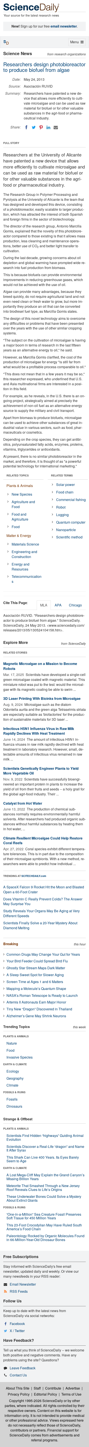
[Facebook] (26, 127)
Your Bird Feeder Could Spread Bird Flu (37, 960)
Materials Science (25, 544)
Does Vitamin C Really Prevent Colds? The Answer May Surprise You (42, 901)
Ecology (12, 1071)
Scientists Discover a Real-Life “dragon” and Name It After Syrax (45, 1148)
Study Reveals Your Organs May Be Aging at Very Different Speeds (41, 913)
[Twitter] (33, 127)
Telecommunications (26, 579)
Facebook (17, 1323)
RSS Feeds (19, 1291)
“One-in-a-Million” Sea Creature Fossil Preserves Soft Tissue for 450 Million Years (43, 1216)
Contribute (53, 1388)
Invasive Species (19, 1057)
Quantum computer (70, 522)
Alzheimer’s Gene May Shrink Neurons (36, 1015)
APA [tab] (58, 605)
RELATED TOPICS (17, 475)
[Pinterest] (41, 127)
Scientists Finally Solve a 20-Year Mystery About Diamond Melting (40, 925)
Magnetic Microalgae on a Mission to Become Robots (40, 666)
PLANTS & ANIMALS (16, 1036)
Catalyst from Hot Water (22, 803)
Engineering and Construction (24, 554)
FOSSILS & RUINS (14, 1092)
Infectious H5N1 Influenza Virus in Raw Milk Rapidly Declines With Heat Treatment (38, 731)
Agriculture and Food (23, 504)
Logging (62, 514)
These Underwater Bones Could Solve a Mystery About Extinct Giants (43, 1198)
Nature (11, 1043)
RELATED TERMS (62, 475)
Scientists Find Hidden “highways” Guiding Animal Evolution (45, 1137)
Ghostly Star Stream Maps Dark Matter (35, 967)
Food (16, 526)
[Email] (55, 127)
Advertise (72, 1388)
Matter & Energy (18, 535)
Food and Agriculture (20, 517)
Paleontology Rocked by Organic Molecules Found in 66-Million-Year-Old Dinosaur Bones (45, 1237)
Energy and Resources (20, 567)
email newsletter (64, 26)
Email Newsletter (23, 1284)
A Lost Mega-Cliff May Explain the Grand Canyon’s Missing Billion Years (45, 1176)
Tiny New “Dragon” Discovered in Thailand (39, 1008)
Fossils (11, 1099)
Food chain (64, 492)
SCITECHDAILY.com (33, 876)
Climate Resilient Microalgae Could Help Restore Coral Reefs (43, 841)
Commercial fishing (71, 499)
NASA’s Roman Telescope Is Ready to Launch (42, 995)
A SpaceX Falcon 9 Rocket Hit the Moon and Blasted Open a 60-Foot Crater (43, 889)
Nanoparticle (66, 529)
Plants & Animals (19, 485)
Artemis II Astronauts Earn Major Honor (36, 1002)
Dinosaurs (14, 1106)
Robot (60, 507)
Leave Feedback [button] (22, 1367)
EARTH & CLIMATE (15, 1064)
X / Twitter (17, 1330)
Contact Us (18, 1375)
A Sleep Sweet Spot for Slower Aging (35, 974)
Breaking (10, 943)
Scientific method (69, 537)
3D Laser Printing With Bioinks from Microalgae (42, 698)
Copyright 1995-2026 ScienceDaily (36, 1400)
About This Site (17, 1388)
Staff (37, 1388)
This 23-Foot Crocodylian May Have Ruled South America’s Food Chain (44, 1227)
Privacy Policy (19, 1394)
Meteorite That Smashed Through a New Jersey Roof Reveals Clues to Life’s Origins (43, 1187)
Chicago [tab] (75, 605)
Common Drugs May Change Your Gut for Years (43, 954)
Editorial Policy (45, 1394)
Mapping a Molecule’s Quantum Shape (36, 988)
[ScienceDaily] (31, 7)
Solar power (65, 484)
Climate (12, 1085)
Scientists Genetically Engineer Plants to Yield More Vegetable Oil (41, 771)
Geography (15, 1078)
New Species (22, 494)
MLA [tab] (43, 605)
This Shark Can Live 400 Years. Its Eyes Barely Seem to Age (42, 1159)
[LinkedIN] (48, 127)
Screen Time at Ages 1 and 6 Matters (34, 981)
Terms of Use (71, 1394)
